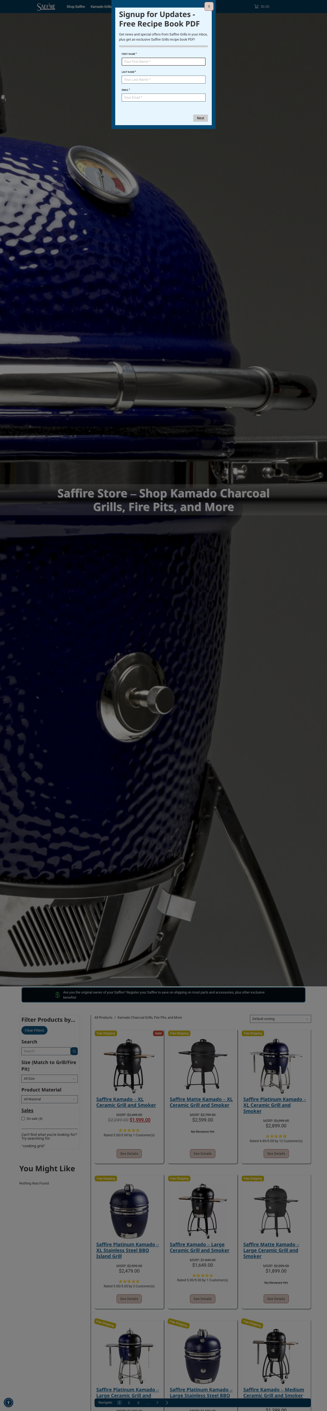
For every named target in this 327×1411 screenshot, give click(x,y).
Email (125, 90)
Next (200, 118)
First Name (128, 54)
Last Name (128, 72)
